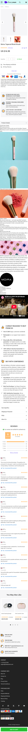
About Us (3, 673)
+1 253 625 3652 (5, 662)
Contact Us (3, 676)
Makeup (7, 6)
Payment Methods (5, 693)
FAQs (2, 691)
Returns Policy (4, 698)
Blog (2, 678)
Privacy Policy (4, 681)
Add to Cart (14, 729)
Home (2, 6)
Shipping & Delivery (5, 696)
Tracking (3, 701)
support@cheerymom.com (7, 664)
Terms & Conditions (5, 684)
